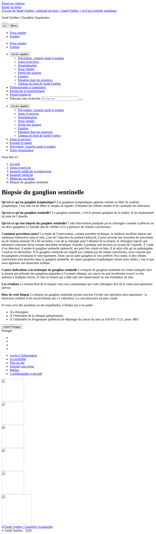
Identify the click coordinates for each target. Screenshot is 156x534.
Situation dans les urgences (35, 80)
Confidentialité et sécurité (26, 373)
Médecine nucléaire (22, 178)
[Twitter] (78, 459)
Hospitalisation (27, 65)
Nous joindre (18, 32)
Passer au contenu (13, 3)
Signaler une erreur (22, 366)
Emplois (23, 76)
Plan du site (17, 362)
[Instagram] (78, 413)
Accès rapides (19, 54)
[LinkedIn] (78, 482)
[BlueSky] (78, 509)
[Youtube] (78, 436)
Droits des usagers (29, 72)
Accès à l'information (23, 355)
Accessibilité (18, 359)
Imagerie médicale (21, 175)
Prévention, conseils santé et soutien (41, 58)
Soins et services (28, 61)
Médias (14, 370)
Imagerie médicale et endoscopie (30, 171)
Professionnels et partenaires (28, 87)
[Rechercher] (81, 99)
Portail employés (20, 94)
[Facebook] (78, 390)
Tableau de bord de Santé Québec (39, 83)
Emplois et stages (21, 143)
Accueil (15, 164)
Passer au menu (12, 7)
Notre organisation (22, 150)
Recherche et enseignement (27, 91)
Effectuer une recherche (25, 98)
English (15, 36)
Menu (14, 25)
